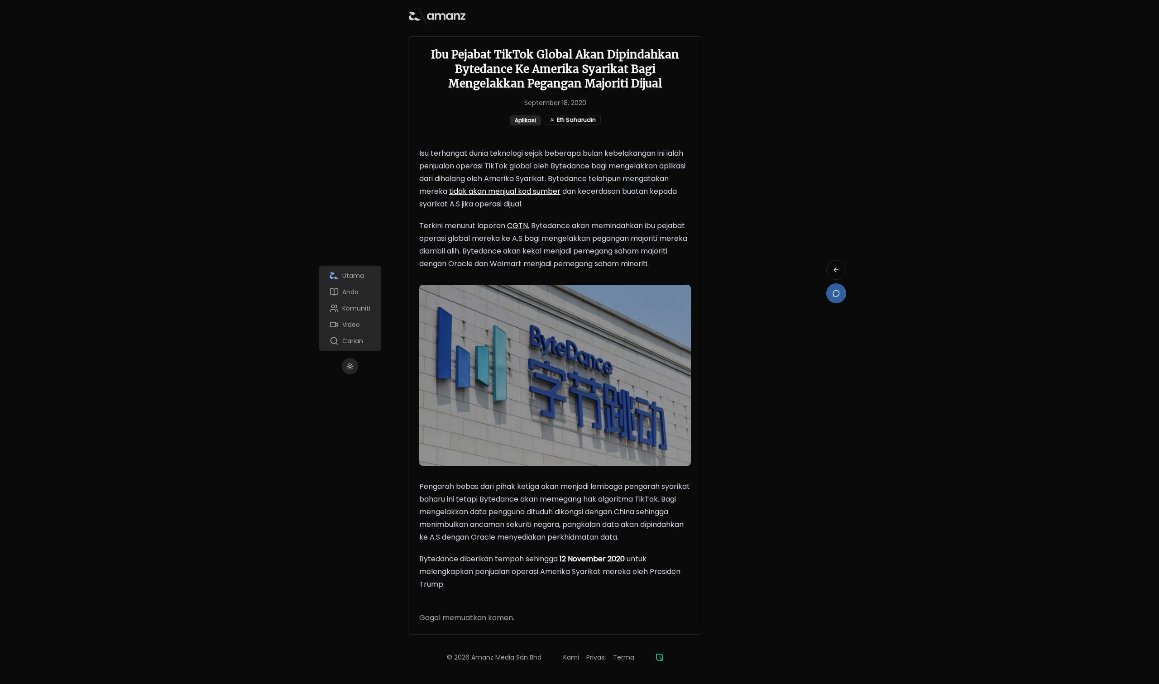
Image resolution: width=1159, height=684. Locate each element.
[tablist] (350, 308)
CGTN (517, 225)
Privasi (596, 657)
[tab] (350, 276)
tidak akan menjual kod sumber (504, 191)
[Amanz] (659, 657)
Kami (571, 657)
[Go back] (836, 270)
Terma (623, 657)
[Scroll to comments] (836, 293)
